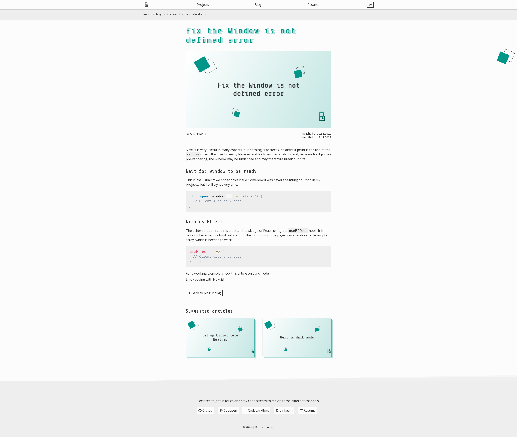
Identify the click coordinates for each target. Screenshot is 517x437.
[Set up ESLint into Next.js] (220, 337)
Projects (203, 4)
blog (158, 14)
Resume (313, 4)
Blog (258, 4)
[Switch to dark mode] (370, 5)
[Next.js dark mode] (297, 337)
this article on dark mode (250, 273)
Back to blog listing (206, 293)
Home (146, 14)
